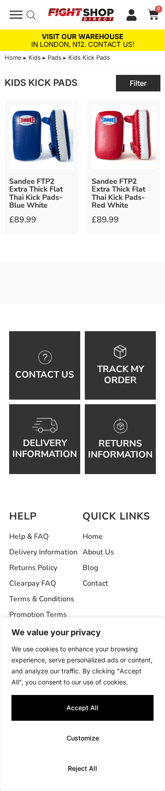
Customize (82, 738)
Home (13, 57)
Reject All (82, 768)
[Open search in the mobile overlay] (31, 15)
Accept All (82, 708)
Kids (34, 57)
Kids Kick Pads (41, 82)
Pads (54, 57)
